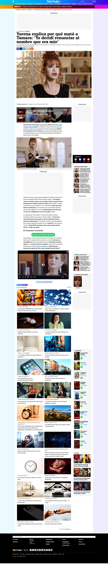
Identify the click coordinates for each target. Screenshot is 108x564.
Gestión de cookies (48, 554)
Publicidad (55, 554)
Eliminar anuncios (54, 13)
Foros (80, 4)
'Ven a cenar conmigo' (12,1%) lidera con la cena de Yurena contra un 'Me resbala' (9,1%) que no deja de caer (85, 170)
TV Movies (31, 543)
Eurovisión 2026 (66, 543)
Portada (15, 539)
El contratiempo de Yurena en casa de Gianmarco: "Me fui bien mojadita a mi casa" (84, 175)
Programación (38, 4)
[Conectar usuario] (95, 1)
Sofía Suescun (38, 197)
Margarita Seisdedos (42, 246)
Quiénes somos (16, 554)
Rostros (81, 539)
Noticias (18, 4)
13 (32, 49)
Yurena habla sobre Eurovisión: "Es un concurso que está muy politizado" (84, 258)
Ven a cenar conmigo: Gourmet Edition (39, 111)
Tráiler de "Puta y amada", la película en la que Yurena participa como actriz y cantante (85, 268)
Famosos (74, 4)
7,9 (81, 426)
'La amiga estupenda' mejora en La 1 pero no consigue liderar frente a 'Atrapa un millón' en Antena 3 (43, 6)
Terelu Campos (33, 129)
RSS (63, 554)
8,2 (81, 397)
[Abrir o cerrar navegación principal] (13, 1)
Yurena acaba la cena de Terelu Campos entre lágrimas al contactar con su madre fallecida (85, 180)
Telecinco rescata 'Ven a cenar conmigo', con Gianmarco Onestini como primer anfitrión (85, 191)
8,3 (81, 358)
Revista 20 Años (88, 4)
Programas (58, 4)
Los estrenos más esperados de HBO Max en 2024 (82, 492)
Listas (30, 542)
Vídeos (46, 4)
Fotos (51, 4)
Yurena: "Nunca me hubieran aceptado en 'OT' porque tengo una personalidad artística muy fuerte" (85, 263)
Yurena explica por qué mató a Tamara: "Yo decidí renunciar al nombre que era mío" (52, 9)
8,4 (81, 366)
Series (24, 4)
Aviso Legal (22, 554)
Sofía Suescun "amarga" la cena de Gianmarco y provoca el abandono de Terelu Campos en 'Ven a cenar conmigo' (85, 185)
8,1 (81, 406)
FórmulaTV (18, 9)
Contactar (60, 554)
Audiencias (30, 4)
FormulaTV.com (16, 556)
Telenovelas (66, 4)
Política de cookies (39, 554)
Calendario (31, 541)
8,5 (81, 417)
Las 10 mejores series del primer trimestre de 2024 (81, 465)
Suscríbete (82, 544)
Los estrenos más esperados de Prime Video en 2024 (82, 479)
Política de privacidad (29, 554)
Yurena (42, 125)
